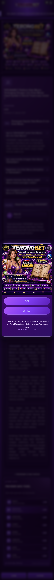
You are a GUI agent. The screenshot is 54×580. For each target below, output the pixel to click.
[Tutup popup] (47, 248)
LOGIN (27, 301)
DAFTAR (27, 310)
